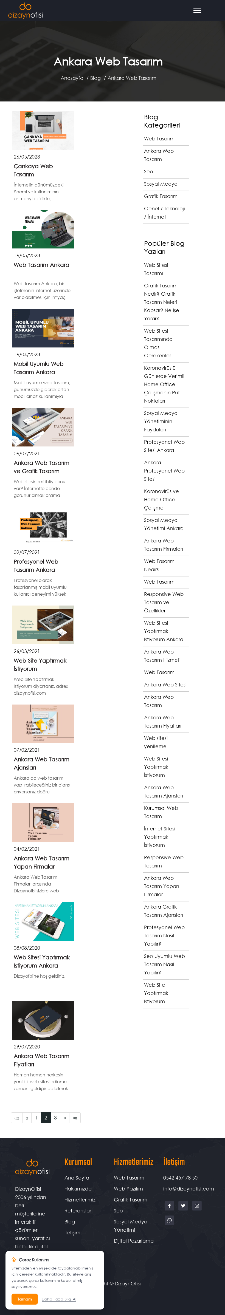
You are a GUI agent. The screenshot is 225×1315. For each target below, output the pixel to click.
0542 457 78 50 (180, 1178)
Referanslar (77, 1210)
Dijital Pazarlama (134, 1241)
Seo (118, 1210)
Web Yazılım (128, 1189)
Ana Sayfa (76, 1178)
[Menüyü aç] (200, 10)
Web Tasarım (129, 1178)
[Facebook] (170, 1210)
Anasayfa (72, 78)
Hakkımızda (78, 1189)
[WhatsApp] (169, 1224)
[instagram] (197, 1210)
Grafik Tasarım (130, 1200)
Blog (95, 78)
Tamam (25, 1299)
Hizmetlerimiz (79, 1200)
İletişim (72, 1232)
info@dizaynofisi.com (188, 1189)
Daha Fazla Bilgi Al (59, 1299)
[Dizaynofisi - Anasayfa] (25, 10)
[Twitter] (184, 1210)
